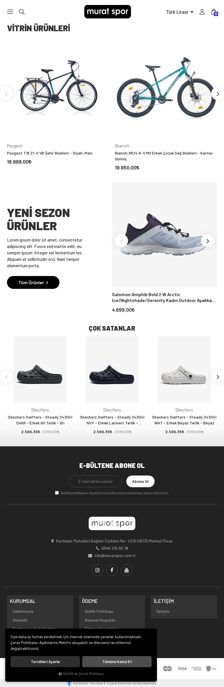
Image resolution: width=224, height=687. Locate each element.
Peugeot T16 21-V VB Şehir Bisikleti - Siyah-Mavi (49, 152)
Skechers (40, 409)
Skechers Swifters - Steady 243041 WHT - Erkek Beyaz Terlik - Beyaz (184, 419)
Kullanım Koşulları (100, 619)
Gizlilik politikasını (74, 493)
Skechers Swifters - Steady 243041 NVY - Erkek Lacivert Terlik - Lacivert (112, 420)
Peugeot (15, 145)
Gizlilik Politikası (99, 611)
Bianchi (122, 145)
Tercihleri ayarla (45, 661)
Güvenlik (20, 619)
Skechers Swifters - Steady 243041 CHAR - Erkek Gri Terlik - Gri (40, 419)
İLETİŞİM (164, 601)
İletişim (163, 611)
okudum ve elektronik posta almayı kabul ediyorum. (114, 493)
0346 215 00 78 (115, 548)
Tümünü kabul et (117, 661)
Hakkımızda (23, 611)
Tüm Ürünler (31, 282)
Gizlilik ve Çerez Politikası (83, 673)
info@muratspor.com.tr (115, 555)
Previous (121, 240)
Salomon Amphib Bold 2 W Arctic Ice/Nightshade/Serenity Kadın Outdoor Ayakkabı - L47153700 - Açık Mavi (164, 297)
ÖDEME (90, 601)
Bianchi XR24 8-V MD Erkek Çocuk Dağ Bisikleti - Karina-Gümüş (164, 155)
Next (207, 240)
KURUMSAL (23, 601)
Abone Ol (140, 481)
